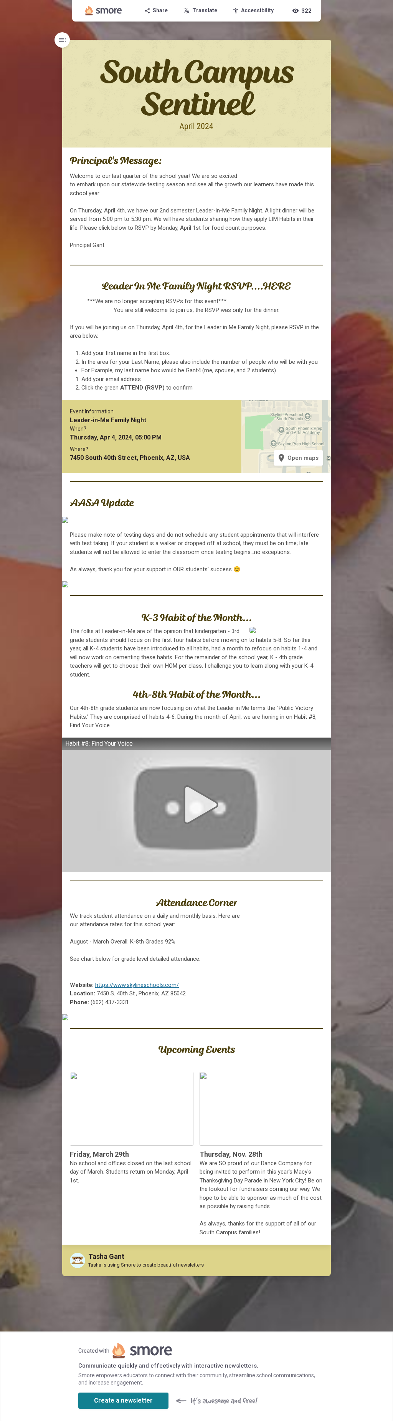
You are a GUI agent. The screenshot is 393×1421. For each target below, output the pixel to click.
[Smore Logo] (103, 11)
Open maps (298, 458)
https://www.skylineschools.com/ (137, 985)
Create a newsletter (123, 1400)
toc (62, 40)
